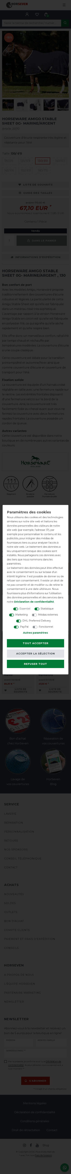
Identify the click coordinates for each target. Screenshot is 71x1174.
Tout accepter (35, 643)
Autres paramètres (35, 632)
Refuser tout (35, 663)
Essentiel (24, 608)
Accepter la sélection (35, 653)
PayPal (24, 626)
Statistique (47, 608)
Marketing (21, 614)
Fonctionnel (46, 626)
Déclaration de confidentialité (34, 601)
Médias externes (48, 614)
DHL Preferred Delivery (36, 620)
